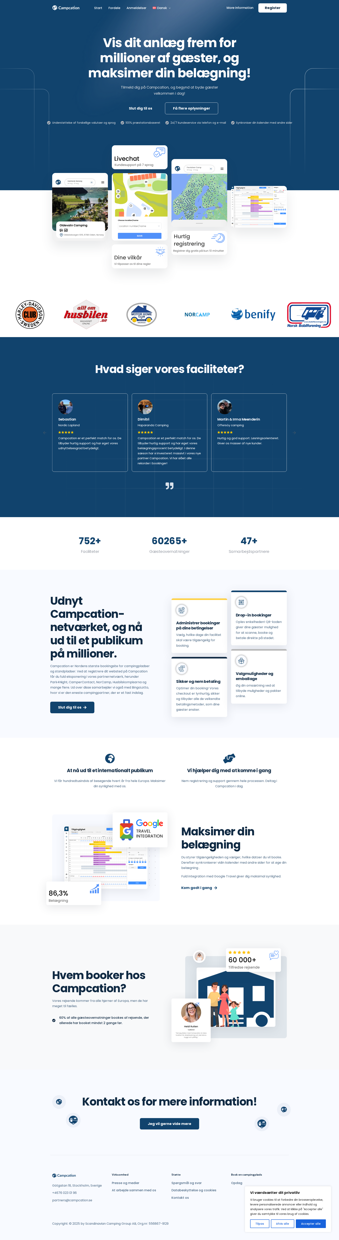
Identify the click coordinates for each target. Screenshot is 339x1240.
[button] (44, 432)
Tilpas (259, 1224)
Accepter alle (311, 1224)
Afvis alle (282, 1224)
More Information (240, 7)
